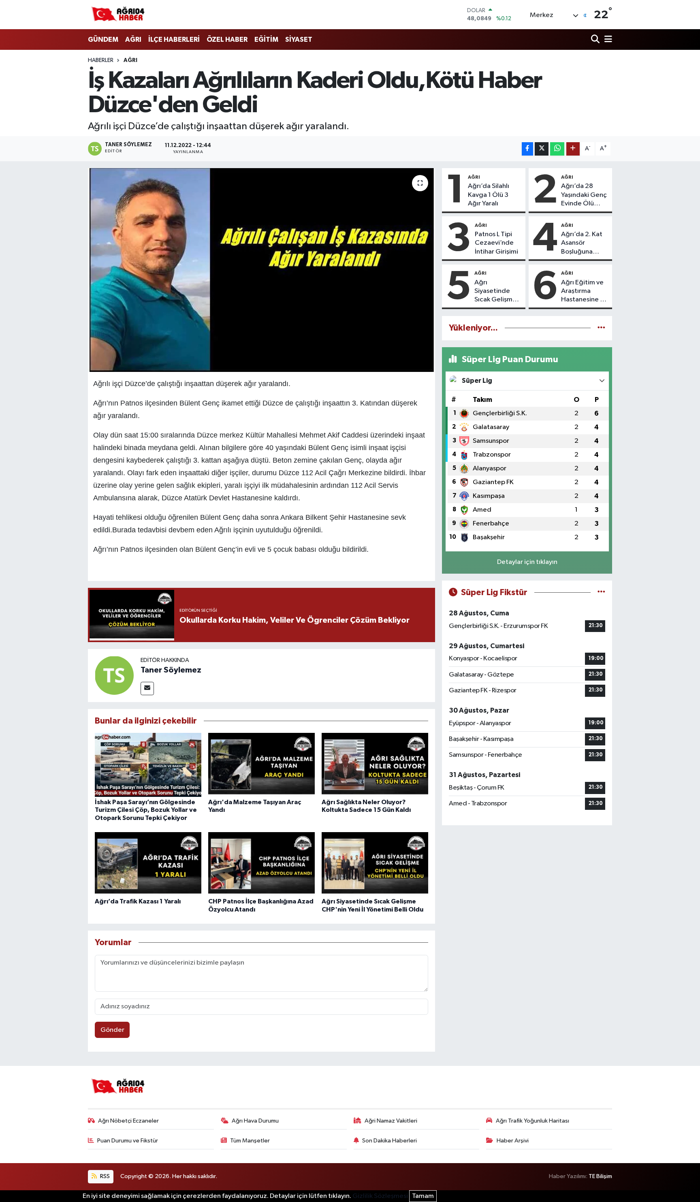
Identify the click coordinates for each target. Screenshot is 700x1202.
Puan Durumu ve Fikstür (127, 1141)
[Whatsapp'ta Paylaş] (557, 149)
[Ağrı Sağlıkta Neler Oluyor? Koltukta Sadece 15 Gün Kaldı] (375, 764)
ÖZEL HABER (227, 39)
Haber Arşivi (513, 1141)
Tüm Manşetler (250, 1141)
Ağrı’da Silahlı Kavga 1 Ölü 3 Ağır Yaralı (488, 195)
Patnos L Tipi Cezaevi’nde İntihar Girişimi (496, 243)
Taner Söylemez (171, 670)
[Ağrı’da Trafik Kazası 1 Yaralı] (148, 863)
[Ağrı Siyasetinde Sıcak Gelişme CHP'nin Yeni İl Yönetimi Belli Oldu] (375, 863)
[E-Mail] (147, 688)
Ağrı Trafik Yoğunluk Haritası (532, 1121)
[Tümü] (601, 328)
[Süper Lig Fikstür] (601, 592)
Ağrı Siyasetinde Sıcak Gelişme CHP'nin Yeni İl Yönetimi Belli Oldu (495, 291)
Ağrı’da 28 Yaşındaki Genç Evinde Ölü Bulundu (584, 195)
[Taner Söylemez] (114, 675)
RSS (104, 1176)
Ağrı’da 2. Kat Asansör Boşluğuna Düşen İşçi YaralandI (581, 243)
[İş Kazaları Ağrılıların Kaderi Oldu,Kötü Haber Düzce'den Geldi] (261, 269)
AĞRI (133, 39)
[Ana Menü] (606, 40)
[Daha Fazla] (573, 149)
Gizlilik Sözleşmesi (380, 1196)
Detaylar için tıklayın (527, 562)
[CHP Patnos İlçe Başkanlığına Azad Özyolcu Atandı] (261, 863)
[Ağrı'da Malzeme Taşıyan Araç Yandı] (261, 764)
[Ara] (596, 40)
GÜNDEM (103, 39)
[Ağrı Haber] (118, 15)
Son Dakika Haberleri (389, 1141)
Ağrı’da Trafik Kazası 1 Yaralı (138, 901)
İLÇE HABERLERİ (174, 39)
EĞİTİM (266, 39)
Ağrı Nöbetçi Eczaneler (128, 1121)
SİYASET (298, 39)
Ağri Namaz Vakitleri (391, 1121)
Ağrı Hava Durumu (255, 1121)
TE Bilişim (600, 1176)
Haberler (100, 60)
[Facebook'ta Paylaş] (527, 149)
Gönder (112, 1030)
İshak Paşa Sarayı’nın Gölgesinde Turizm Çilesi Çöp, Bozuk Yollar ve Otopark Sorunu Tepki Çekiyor (146, 810)
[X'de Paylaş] (541, 149)
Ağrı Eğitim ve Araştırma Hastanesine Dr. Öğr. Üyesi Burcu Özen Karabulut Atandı (584, 291)
